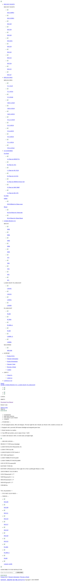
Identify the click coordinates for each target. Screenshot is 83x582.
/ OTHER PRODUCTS (11, 385)
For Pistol (6, 153)
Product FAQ (4, 577)
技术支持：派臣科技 (6, 579)
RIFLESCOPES (8, 77)
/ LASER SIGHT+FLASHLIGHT (26, 385)
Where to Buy (4, 407)
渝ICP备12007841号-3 (19, 579)
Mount (5, 207)
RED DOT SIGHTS (9, 4)
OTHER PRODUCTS (10, 221)
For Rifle (6, 195)
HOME (3, 385)
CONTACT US (8, 380)
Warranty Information (13, 577)
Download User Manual (7, 402)
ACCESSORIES (8, 150)
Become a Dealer (24, 577)
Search (2, 383)
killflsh (5, 198)
